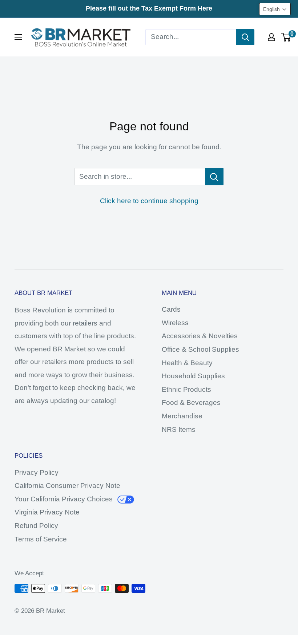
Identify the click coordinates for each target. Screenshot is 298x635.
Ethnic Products (186, 389)
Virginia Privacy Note (47, 512)
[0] (286, 37)
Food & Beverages (191, 402)
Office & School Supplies (200, 349)
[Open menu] (18, 37)
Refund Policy (36, 525)
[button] (274, 9)
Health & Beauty (187, 363)
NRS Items (179, 429)
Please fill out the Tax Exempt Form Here (149, 8)
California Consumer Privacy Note (67, 485)
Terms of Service (41, 539)
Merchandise (182, 416)
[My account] (271, 37)
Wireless (175, 323)
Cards (171, 309)
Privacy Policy (37, 472)
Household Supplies (193, 376)
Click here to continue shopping (149, 201)
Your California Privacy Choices (64, 499)
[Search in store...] (214, 176)
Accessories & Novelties (200, 336)
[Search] (245, 37)
